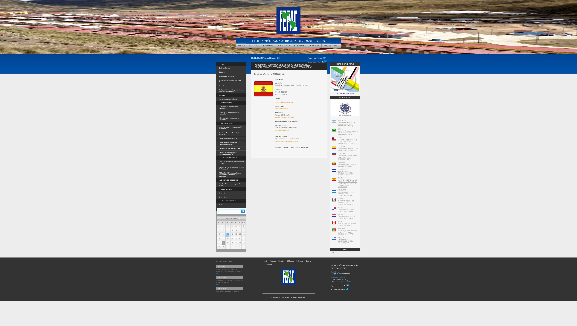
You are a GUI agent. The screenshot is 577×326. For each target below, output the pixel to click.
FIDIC (221, 204)
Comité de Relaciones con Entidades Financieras (228, 143)
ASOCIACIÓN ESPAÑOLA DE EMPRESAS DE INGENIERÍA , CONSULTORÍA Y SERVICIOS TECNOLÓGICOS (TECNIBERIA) (347, 183)
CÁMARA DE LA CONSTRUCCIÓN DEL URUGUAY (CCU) (345, 241)
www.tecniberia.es (281, 109)
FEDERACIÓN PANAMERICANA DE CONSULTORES (288, 41)
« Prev (223, 220)
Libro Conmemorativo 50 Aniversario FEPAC (231, 162)
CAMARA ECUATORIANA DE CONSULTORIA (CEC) (347, 165)
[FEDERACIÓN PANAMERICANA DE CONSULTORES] (288, 20)
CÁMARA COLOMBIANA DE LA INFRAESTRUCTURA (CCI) (348, 149)
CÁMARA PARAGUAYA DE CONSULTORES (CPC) (346, 217)
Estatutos (222, 86)
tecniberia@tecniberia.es (284, 102)
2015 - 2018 (223, 197)
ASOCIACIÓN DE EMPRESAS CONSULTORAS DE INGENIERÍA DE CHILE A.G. (347, 141)
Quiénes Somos (224, 68)
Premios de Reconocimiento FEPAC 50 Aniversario (231, 168)
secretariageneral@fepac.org (344, 281)
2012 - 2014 (223, 193)
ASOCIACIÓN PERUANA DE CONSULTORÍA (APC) (347, 224)
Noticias (254, 45)
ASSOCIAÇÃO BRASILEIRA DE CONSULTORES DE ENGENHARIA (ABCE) (348, 133)
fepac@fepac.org (340, 279)
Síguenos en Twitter (338, 289)
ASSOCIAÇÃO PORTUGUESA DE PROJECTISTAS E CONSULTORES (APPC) (347, 232)
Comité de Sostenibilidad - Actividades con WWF (228, 153)
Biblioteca (284, 45)
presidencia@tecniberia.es (284, 117)
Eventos (268, 45)
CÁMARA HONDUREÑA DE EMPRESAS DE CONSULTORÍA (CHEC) (347, 194)
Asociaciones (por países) (228, 99)
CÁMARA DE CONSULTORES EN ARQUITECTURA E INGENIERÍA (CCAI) (347, 157)
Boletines (300, 45)
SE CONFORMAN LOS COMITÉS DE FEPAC (230, 128)
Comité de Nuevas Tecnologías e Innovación (230, 133)
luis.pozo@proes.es (282, 130)
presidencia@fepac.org (342, 273)
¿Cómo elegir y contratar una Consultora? (229, 118)
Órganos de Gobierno (226, 76)
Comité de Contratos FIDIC (228, 138)
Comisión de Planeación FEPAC (230, 148)
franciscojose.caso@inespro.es (286, 141)
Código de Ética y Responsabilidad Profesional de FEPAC (231, 90)
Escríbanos (330, 45)
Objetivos (222, 72)
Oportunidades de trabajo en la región (230, 184)
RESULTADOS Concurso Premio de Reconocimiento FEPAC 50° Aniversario (231, 174)
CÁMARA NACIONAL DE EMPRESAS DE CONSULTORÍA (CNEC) (346, 202)
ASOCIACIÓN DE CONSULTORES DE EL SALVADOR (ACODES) (345, 173)
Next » (239, 222)
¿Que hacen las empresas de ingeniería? (229, 113)
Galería (314, 45)
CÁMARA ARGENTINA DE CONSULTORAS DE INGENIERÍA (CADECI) (346, 124)
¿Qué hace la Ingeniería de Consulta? (228, 107)
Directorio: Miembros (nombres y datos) (230, 81)
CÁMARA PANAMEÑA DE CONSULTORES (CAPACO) (346, 210)
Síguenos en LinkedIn (339, 286)
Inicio (241, 45)
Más (217, 273)
